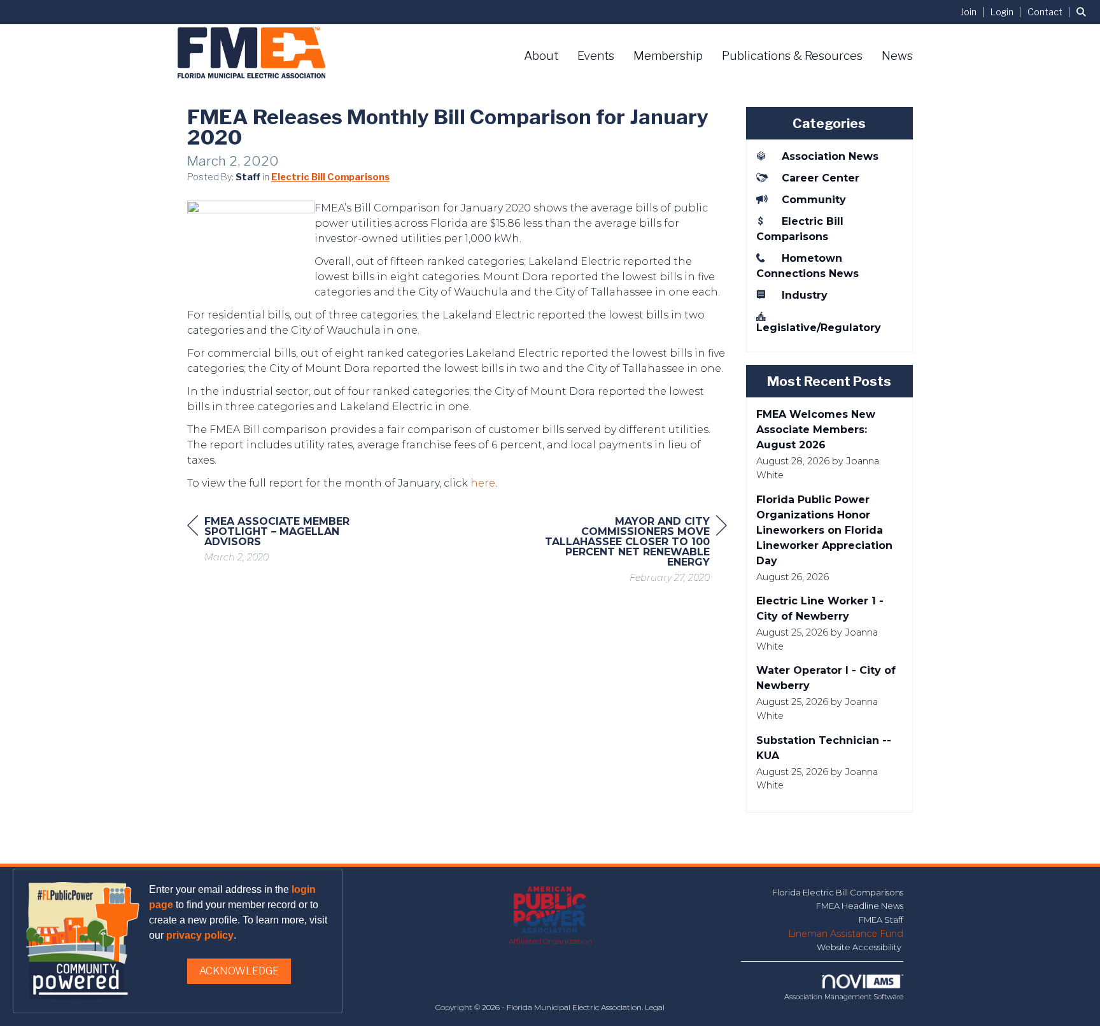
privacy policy (200, 935)
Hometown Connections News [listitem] (807, 266)
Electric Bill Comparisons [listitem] (799, 229)
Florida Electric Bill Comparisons (837, 892)
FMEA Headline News (859, 906)
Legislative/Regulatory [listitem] (818, 328)
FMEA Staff (881, 920)
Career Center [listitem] (820, 178)
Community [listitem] (814, 200)
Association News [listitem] (830, 156)
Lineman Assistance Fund (845, 933)
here (482, 483)
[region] (631, 551)
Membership (668, 55)
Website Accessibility (860, 947)
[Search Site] (1083, 12)
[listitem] (974, 12)
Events (595, 55)
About (541, 55)
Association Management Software (843, 996)
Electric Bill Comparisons (330, 177)
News (897, 55)
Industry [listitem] (805, 295)
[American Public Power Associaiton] (550, 910)
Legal (655, 1007)
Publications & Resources (792, 55)
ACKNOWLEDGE (239, 971)
